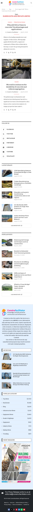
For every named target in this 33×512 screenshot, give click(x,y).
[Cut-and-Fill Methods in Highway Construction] (6, 366)
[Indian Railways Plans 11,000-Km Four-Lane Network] (7, 218)
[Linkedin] (19, 510)
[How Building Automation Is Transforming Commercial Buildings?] (6, 376)
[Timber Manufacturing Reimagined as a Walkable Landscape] (7, 184)
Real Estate (17, 403)
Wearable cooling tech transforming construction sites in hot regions (22, 195)
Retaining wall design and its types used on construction (21, 241)
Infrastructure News (17, 410)
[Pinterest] (16, 510)
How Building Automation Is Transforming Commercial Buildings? (21, 375)
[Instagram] (14, 510)
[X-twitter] (11, 510)
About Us (6, 502)
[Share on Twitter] (8, 52)
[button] (4, 463)
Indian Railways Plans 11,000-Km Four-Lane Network (21, 217)
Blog (17, 406)
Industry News (17, 426)
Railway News (17, 430)
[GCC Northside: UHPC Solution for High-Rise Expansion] (7, 207)
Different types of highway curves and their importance (22, 275)
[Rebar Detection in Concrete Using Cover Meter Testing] (6, 385)
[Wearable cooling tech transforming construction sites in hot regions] (7, 195)
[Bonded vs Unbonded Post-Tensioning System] (7, 253)
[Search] (31, 3)
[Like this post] (4, 52)
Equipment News (17, 414)
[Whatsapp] (22, 510)
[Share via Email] (15, 52)
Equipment (17, 422)
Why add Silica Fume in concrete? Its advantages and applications (16, 27)
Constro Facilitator (12, 32)
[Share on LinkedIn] (13, 52)
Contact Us (26, 504)
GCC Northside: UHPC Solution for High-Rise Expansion (21, 206)
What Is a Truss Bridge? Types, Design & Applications (22, 286)
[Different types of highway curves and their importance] (7, 275)
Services (12, 502)
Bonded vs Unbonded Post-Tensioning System (22, 252)
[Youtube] (24, 510)
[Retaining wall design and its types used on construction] (7, 242)
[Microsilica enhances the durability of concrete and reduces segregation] (16, 69)
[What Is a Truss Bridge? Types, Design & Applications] (7, 287)
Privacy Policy (7, 504)
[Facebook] (9, 510)
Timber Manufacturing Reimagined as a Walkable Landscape (22, 183)
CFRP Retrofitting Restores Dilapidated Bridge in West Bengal (22, 172)
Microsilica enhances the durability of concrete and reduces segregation (16, 87)
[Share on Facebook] (6, 52)
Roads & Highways (17, 418)
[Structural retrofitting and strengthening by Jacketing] (7, 264)
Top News (17, 399)
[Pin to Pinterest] (10, 52)
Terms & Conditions (17, 504)
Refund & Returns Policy (22, 502)
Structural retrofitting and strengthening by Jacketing (21, 263)
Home (3, 9)
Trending (17, 434)
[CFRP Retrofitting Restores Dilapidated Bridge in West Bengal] (7, 173)
